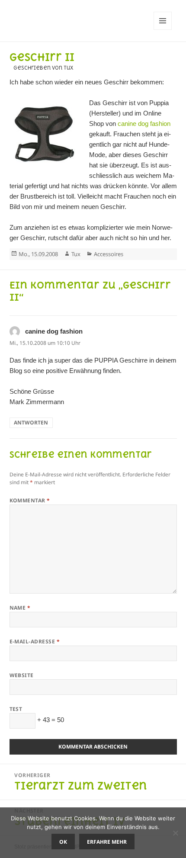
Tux (75, 254)
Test (16, 709)
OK (63, 841)
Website (22, 675)
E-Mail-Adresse (35, 641)
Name (20, 607)
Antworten (31, 422)
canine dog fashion (144, 123)
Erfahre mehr (107, 841)
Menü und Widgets (163, 29)
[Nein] (175, 833)
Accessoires (108, 254)
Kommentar (30, 500)
